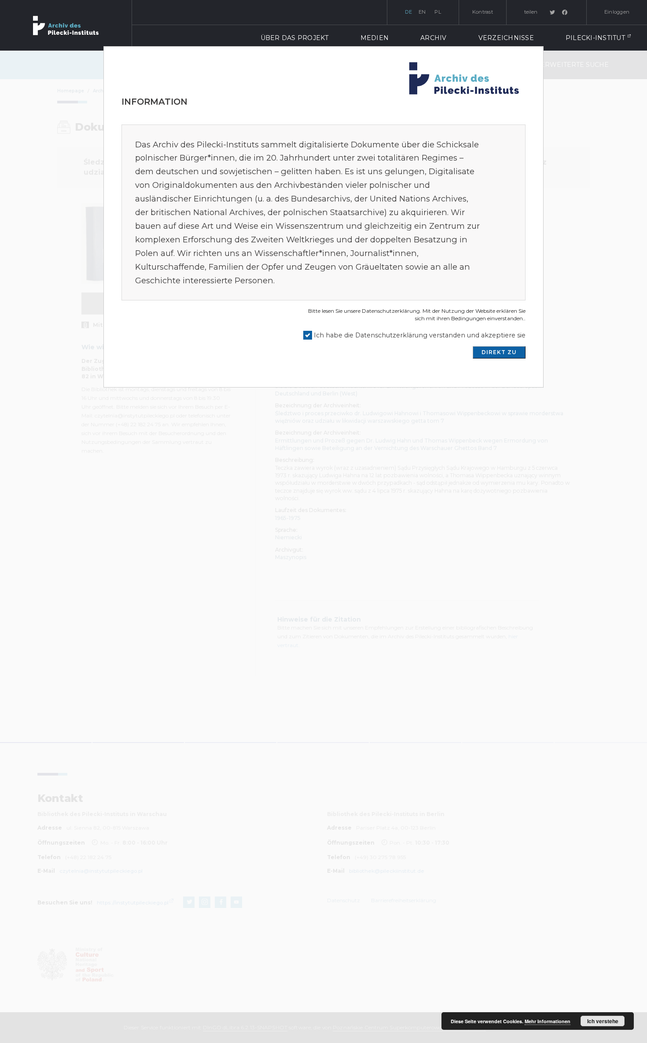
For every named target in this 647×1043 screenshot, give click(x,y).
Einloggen (616, 12)
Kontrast (482, 12)
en (422, 12)
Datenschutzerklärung (391, 310)
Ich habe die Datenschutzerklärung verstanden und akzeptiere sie (420, 335)
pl (437, 12)
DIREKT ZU (499, 352)
